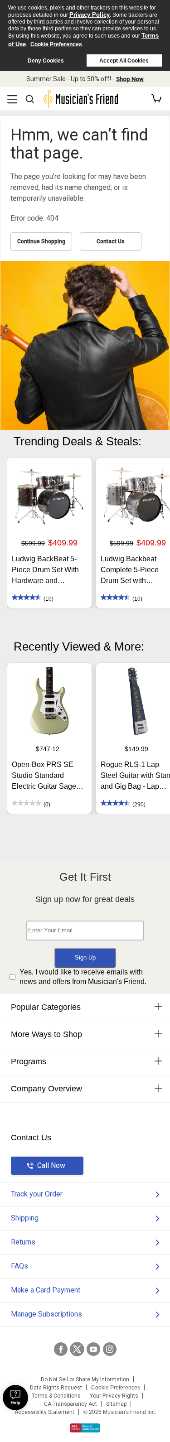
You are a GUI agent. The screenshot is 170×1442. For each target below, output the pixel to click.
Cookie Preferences (56, 44)
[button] (156, 99)
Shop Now (130, 79)
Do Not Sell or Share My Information (85, 1379)
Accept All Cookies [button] (124, 61)
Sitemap (116, 1404)
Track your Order (37, 1194)
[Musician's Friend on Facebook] (61, 1349)
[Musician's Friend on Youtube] (93, 1349)
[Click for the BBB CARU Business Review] (85, 1427)
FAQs (19, 1266)
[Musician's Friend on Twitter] (77, 1349)
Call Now (51, 1165)
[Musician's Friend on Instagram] (110, 1349)
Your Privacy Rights (114, 1396)
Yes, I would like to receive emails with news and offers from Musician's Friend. (82, 976)
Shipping (25, 1218)
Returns (23, 1242)
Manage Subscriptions (46, 1314)
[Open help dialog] (15, 1397)
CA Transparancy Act (70, 1404)
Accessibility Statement (44, 1412)
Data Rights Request (56, 1387)
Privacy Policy (89, 14)
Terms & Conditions (56, 1396)
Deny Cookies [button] (46, 61)
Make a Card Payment (45, 1290)
